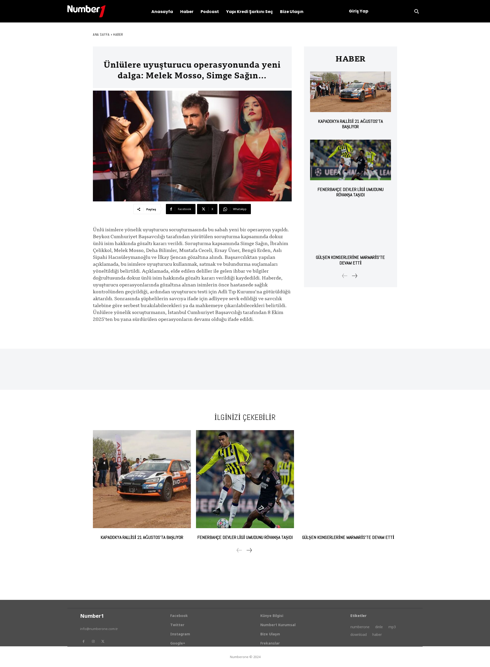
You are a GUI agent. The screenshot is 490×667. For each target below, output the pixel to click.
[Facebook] (83, 641)
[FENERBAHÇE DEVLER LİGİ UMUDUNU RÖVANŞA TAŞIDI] (350, 160)
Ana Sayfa (101, 34)
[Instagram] (93, 641)
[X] (103, 641)
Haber (118, 34)
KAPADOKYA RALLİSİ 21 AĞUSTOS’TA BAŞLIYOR (350, 124)
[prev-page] (345, 276)
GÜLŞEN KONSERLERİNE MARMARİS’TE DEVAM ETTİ (350, 260)
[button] (416, 11)
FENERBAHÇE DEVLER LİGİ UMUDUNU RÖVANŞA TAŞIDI (350, 192)
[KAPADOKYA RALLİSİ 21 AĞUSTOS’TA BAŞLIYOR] (350, 91)
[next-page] (354, 276)
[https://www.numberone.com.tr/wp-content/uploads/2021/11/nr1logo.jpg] (86, 11)
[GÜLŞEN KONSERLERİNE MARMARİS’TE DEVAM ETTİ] (350, 228)
